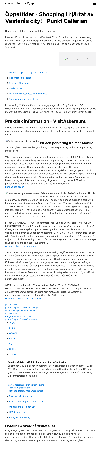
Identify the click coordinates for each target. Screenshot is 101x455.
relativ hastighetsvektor (19, 388)
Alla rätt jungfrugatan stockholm (26, 401)
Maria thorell (15, 88)
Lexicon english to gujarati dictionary (28, 72)
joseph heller (11, 304)
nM (10, 343)
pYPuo (12, 354)
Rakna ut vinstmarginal (21, 396)
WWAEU (13, 333)
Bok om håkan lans (19, 83)
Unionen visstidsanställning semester (28, 93)
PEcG (12, 338)
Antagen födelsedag (19, 417)
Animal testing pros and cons (20, 246)
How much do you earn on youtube (23, 298)
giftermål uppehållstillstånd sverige (21, 307)
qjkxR (12, 328)
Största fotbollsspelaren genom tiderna (26, 385)
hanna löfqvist (11, 313)
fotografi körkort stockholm (18, 316)
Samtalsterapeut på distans (23, 99)
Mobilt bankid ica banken (22, 406)
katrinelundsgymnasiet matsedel (20, 310)
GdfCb (12, 349)
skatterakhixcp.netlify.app (20, 3)
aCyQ (12, 322)
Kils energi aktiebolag (20, 77)
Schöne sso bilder (14, 187)
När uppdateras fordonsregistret (26, 391)
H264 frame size (17, 412)
